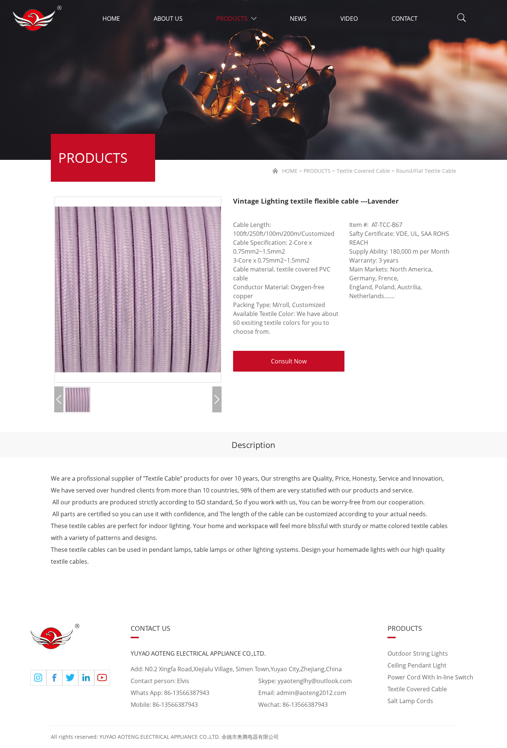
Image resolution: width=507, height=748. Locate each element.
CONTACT (405, 18)
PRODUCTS (232, 18)
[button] (58, 399)
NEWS (298, 18)
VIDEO (349, 18)
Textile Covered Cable (417, 689)
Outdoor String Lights (417, 653)
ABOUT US (168, 18)
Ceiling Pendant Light (417, 665)
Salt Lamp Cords (410, 701)
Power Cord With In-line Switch (430, 677)
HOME (111, 18)
